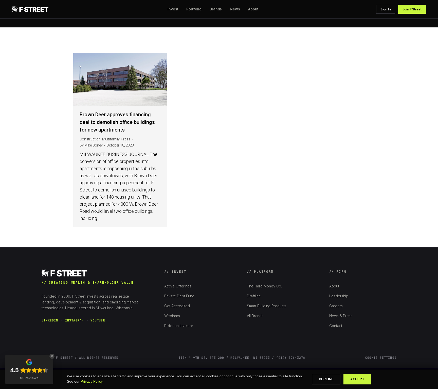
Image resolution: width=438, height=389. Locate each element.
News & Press (340, 316)
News (235, 9)
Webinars (172, 316)
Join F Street (412, 9)
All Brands (255, 316)
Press (125, 139)
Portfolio (193, 9)
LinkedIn (50, 320)
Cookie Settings (380, 358)
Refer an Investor (178, 325)
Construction (90, 139)
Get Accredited (177, 306)
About (334, 286)
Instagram (74, 320)
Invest (173, 9)
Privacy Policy (91, 381)
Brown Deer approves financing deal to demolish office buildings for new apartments (117, 122)
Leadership (338, 296)
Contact (335, 325)
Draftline (254, 296)
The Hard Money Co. (264, 286)
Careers (336, 306)
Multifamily (110, 139)
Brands (216, 9)
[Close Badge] (51, 356)
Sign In (385, 9)
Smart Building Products (266, 306)
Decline (326, 379)
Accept (357, 379)
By (91, 145)
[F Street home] (31, 9)
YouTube (97, 320)
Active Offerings (177, 286)
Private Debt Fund (179, 296)
